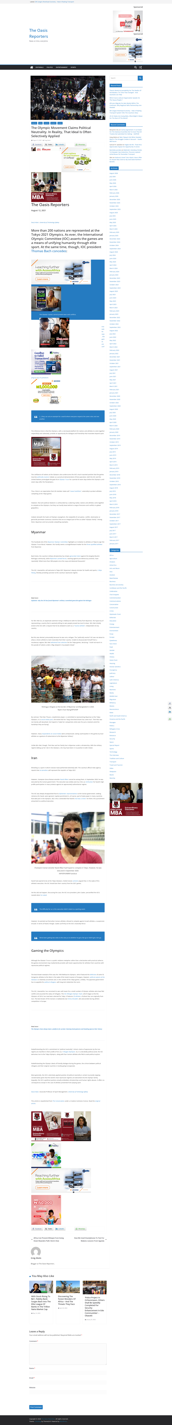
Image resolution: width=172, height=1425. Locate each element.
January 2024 (114, 275)
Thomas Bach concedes (48, 251)
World (112, 775)
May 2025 (113, 222)
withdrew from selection (59, 642)
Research (113, 732)
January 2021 (114, 393)
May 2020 (113, 419)
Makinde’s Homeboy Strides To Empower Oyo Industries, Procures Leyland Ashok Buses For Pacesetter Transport (126, 152)
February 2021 (114, 390)
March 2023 (113, 308)
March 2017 (113, 537)
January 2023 (114, 314)
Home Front (113, 660)
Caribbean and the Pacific (118, 588)
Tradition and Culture (117, 758)
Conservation (114, 604)
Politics (50, 67)
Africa (111, 555)
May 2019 (113, 458)
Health (112, 653)
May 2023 (113, 301)
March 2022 (113, 347)
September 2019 (115, 445)
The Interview (114, 755)
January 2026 (114, 196)
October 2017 (114, 521)
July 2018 (113, 491)
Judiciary (112, 673)
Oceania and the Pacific (117, 719)
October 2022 (114, 324)
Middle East (113, 696)
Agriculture (113, 558)
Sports (73, 67)
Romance (113, 735)
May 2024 (113, 262)
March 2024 (113, 268)
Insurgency (113, 670)
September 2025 (115, 209)
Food (111, 647)
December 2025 (115, 199)
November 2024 (115, 242)
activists (75, 881)
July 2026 (113, 176)
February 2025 (114, 232)
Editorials (39, 67)
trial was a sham (80, 799)
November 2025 (115, 203)
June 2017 (113, 534)
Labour (112, 676)
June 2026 (113, 180)
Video (111, 768)
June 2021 (113, 376)
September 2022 (115, 327)
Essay (111, 634)
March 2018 (113, 504)
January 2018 (114, 511)
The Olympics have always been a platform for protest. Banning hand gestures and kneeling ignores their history (66, 1029)
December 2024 (115, 239)
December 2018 (115, 475)
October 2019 (114, 442)
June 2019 (113, 455)
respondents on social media (51, 734)
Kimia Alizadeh (73, 999)
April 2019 (113, 462)
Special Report (114, 745)
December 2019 (115, 435)
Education (113, 621)
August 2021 (114, 370)
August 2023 (114, 291)
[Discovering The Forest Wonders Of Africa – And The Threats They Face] (68, 1282)
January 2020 (114, 432)
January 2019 (114, 471)
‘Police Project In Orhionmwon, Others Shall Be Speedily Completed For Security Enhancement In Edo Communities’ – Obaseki (95, 1306)
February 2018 (114, 508)
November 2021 (115, 360)
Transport (113, 762)
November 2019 (115, 439)
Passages (113, 722)
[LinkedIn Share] (170, 711)
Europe (112, 637)
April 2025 (113, 226)
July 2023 (113, 294)
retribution (89, 782)
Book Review (114, 578)
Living (111, 686)
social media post (47, 719)
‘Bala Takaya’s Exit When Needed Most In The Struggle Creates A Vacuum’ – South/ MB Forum (126, 139)
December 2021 (115, 357)
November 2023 (115, 281)
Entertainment (61, 67)
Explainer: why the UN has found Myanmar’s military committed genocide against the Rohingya (61, 600)
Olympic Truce (64, 479)
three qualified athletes (94, 544)
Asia (111, 572)
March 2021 (113, 386)
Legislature (113, 683)
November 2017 (115, 517)
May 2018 (113, 498)
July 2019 (113, 452)
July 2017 (113, 530)
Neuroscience (114, 709)
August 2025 (114, 213)
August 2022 (114, 331)
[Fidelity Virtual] (46, 351)
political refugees (50, 982)
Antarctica (113, 565)
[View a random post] (140, 67)
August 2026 (114, 173)
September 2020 (115, 406)
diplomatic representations (68, 794)
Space (112, 742)
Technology (113, 752)
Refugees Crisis (115, 729)
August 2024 (114, 252)
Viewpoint (113, 771)
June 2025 (113, 219)
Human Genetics (115, 667)
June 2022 (113, 337)
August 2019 (114, 449)
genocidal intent (75, 556)
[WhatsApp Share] (170, 719)
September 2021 (115, 367)
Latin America (114, 680)
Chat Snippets (114, 595)
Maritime (113, 690)
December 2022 (115, 317)
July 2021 (113, 373)
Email (32, 1378)
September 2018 (115, 485)
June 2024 (113, 258)
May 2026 (113, 183)
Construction (114, 608)
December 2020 (115, 396)
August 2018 (114, 488)
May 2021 (113, 380)
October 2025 (114, 206)
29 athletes (77, 996)
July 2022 (113, 334)
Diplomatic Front (115, 614)
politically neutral (43, 477)
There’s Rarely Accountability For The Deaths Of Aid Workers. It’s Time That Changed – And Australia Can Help (125, 92)
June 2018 (113, 494)
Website (32, 1387)
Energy (112, 624)
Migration (113, 699)
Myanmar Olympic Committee (58, 542)
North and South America (118, 716)
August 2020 (114, 409)
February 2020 (114, 429)
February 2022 (114, 350)
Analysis (34, 123)
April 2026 (113, 186)
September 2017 (115, 524)
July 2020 (113, 412)
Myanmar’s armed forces (58, 558)
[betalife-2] (54, 319)
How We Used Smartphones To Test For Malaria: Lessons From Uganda (89, 1239)
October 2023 (114, 285)
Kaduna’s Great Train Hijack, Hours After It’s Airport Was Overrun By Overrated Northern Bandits (126, 160)
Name (32, 1368)
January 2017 (114, 544)
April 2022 (113, 344)
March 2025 (113, 229)
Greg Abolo (47, 140)
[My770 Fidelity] (46, 1145)
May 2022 (113, 340)
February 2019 (114, 468)
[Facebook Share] (170, 703)
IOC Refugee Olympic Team (73, 994)
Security (53, 123)
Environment (114, 631)
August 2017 (114, 527)
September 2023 (115, 288)
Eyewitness (113, 640)
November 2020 (115, 399)
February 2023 (114, 311)
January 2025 (114, 235)
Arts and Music (115, 568)
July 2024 (113, 255)
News (40, 123)
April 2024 (113, 265)
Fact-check (113, 644)
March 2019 (113, 465)
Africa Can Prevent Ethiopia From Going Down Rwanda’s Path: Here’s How (49, 1239)
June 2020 (113, 416)
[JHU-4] (46, 174)
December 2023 (115, 278)
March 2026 (113, 190)
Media (112, 693)
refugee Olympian (69, 1052)
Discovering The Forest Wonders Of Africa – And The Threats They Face (67, 1300)
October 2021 (114, 363)
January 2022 (114, 353)
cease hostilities (75, 491)
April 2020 (113, 422)
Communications (115, 601)
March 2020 (113, 426)
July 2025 (113, 216)
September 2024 (115, 249)
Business (113, 581)
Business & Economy (116, 585)
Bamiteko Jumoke (115, 150)
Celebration (113, 591)
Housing (112, 663)
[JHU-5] (46, 438)
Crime (112, 611)
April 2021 (113, 383)
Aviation (112, 575)
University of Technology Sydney (49, 222)
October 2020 (114, 403)
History (112, 657)
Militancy (113, 703)
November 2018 (115, 478)
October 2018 (114, 481)
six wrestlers (44, 770)
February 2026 (114, 193)
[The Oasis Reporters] (31, 67)
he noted (44, 895)
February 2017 (114, 540)
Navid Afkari (64, 779)
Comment (33, 1341)
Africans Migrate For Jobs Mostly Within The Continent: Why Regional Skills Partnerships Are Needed (125, 105)
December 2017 (115, 514)
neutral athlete (80, 626)
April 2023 (113, 304)
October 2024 (114, 245)
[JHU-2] (76, 1113)
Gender (112, 650)
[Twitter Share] (170, 707)
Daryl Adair (35, 222)
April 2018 (113, 501)
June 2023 (113, 298)
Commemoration (115, 598)
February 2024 (114, 272)
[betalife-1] (46, 149)
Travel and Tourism (116, 765)
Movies (112, 706)
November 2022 (115, 321)
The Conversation (58, 1101)
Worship (112, 778)
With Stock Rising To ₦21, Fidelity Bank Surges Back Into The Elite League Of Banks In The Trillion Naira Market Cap (41, 1303)
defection (93, 974)
